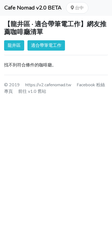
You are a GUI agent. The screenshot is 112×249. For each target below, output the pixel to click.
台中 (79, 8)
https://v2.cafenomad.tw (48, 85)
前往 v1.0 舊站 (32, 91)
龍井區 (14, 45)
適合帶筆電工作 (46, 45)
